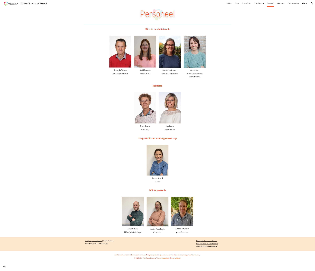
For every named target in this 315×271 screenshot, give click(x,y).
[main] (157, 29)
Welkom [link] (229, 3)
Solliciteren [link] (280, 3)
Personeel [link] (270, 3)
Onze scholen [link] (246, 3)
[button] (312, 3)
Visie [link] (237, 3)
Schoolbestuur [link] (259, 3)
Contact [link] (305, 3)
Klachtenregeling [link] (293, 3)
